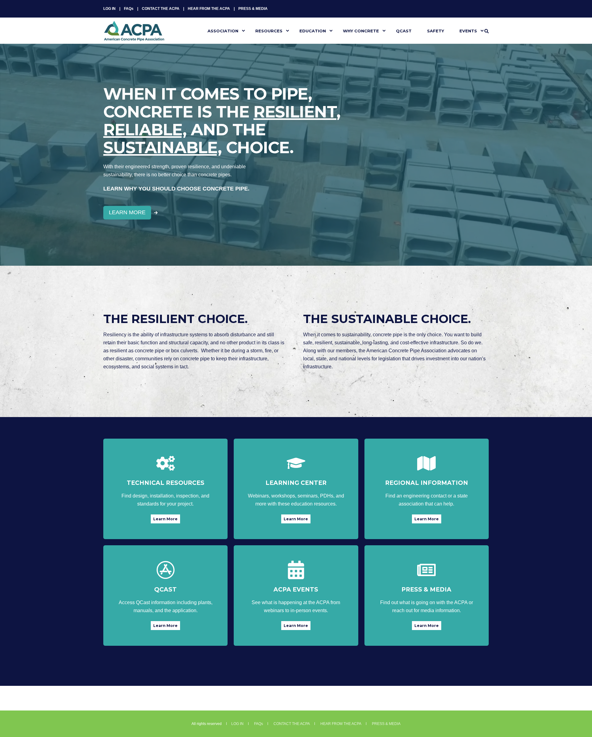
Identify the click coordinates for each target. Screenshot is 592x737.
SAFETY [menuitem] (435, 30)
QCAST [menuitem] (404, 30)
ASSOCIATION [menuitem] (223, 30)
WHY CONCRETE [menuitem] (361, 30)
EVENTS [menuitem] (468, 30)
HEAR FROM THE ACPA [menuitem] (209, 8)
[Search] (486, 30)
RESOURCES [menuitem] (268, 30)
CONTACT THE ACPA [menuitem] (160, 8)
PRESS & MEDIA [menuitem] (253, 8)
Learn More (165, 519)
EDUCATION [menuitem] (312, 30)
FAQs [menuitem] (129, 8)
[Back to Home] (134, 37)
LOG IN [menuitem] (109, 8)
